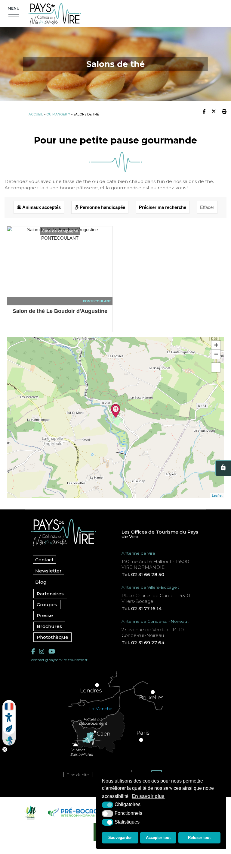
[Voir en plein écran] (215, 367)
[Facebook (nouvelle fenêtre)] (33, 651)
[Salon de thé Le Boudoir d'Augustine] (115, 411)
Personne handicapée (102, 207)
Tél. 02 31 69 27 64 (143, 642)
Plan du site (77, 774)
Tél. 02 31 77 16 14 (142, 608)
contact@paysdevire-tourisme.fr (59, 659)
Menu (14, 8)
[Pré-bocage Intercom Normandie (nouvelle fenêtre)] (74, 812)
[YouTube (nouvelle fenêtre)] (51, 651)
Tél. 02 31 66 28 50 (143, 574)
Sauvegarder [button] (120, 837)
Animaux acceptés (41, 207)
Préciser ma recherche (162, 207)
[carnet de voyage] (223, 468)
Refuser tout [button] (199, 837)
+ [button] (216, 345)
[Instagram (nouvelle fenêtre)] (41, 651)
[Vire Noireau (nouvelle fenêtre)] (29, 812)
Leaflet (217, 495)
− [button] (216, 354)
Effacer (207, 207)
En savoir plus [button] (148, 796)
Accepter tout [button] (158, 837)
